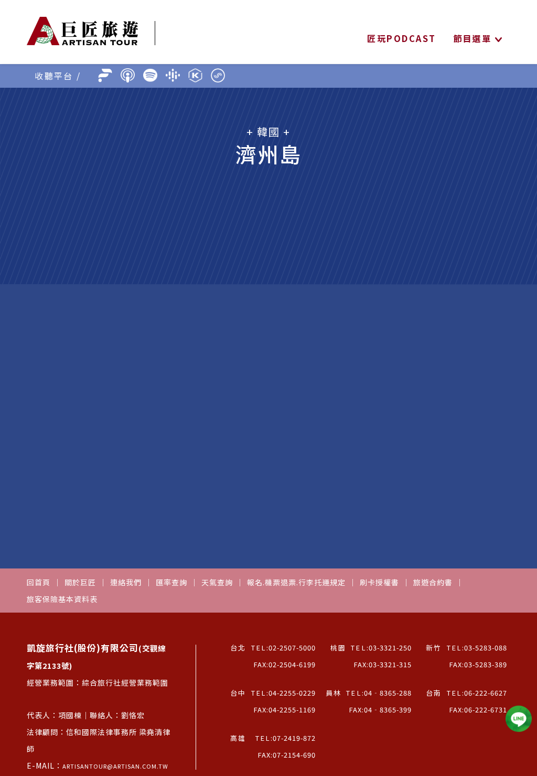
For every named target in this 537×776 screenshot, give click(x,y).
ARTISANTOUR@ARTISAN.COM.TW (115, 766)
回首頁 (38, 582)
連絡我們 (126, 582)
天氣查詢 (217, 582)
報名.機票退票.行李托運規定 (296, 582)
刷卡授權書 (379, 582)
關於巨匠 (80, 582)
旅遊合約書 (433, 582)
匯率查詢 (171, 582)
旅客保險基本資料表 (62, 599)
